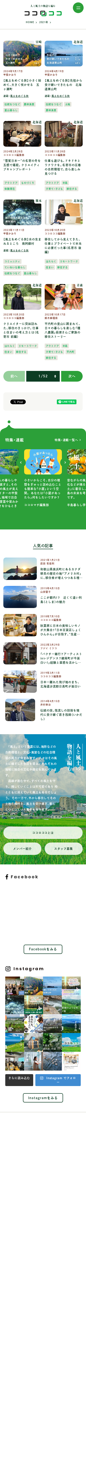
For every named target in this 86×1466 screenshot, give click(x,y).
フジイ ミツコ (48, 648)
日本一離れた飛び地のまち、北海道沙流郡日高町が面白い (60, 684)
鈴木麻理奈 (51, 318)
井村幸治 (45, 704)
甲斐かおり (9, 75)
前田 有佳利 (47, 563)
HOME (30, 22)
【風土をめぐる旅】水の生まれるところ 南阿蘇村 (22, 241)
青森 (80, 285)
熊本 (39, 200)
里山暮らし (11, 110)
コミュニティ (12, 261)
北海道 (78, 41)
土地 (67, 104)
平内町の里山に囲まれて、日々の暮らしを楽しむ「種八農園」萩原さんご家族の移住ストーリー (63, 330)
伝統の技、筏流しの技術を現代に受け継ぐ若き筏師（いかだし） (61, 714)
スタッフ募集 (63, 848)
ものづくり (27, 183)
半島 (65, 183)
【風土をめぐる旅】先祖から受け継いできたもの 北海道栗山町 (64, 84)
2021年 (43, 22)
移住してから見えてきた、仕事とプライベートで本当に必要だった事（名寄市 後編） (63, 246)
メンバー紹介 (22, 848)
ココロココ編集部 (13, 155)
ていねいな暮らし (15, 267)
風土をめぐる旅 (19, 96)
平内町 (71, 352)
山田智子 (45, 592)
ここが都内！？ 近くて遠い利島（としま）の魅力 (61, 599)
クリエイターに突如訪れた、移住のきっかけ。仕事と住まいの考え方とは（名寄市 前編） (21, 330)
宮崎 (39, 41)
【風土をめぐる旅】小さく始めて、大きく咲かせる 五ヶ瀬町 (22, 84)
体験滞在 (10, 189)
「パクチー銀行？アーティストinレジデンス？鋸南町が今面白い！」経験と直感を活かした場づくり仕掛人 (61, 659)
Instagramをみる (43, 1098)
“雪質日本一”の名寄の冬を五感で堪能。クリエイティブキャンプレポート (22, 165)
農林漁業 (29, 104)
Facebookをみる (43, 949)
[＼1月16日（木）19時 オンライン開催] (14, 986)
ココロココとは (43, 832)
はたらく (51, 261)
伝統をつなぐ (12, 104)
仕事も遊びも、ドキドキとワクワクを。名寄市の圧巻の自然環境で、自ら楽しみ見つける (63, 167)
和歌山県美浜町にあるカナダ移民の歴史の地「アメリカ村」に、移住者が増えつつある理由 (60, 574)
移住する (72, 189)
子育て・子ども (54, 189)
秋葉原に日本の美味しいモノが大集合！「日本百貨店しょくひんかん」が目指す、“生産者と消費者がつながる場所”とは (61, 630)
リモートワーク (69, 261)
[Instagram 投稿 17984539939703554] (71, 1061)
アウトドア (11, 183)
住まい (50, 267)
